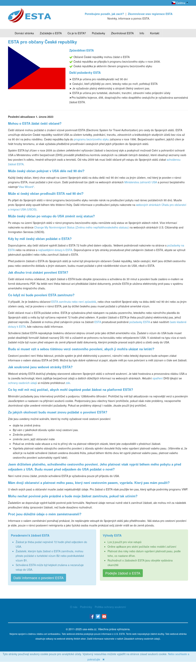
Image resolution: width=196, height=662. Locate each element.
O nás (73, 607)
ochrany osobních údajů (22, 383)
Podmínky (86, 607)
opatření (158, 378)
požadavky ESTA (139, 322)
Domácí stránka (24, 33)
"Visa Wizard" (26, 187)
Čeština (180, 3)
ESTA (97, 322)
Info (142, 33)
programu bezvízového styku (91, 139)
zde (68, 383)
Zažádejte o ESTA (51, 33)
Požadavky (98, 33)
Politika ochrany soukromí (110, 607)
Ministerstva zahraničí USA (140, 182)
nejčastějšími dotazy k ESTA (55, 250)
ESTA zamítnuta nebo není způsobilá (73, 302)
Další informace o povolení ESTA (38, 577)
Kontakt (154, 33)
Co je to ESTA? (77, 33)
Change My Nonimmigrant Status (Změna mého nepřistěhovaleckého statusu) (81, 227)
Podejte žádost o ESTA (122, 572)
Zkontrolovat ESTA (122, 33)
